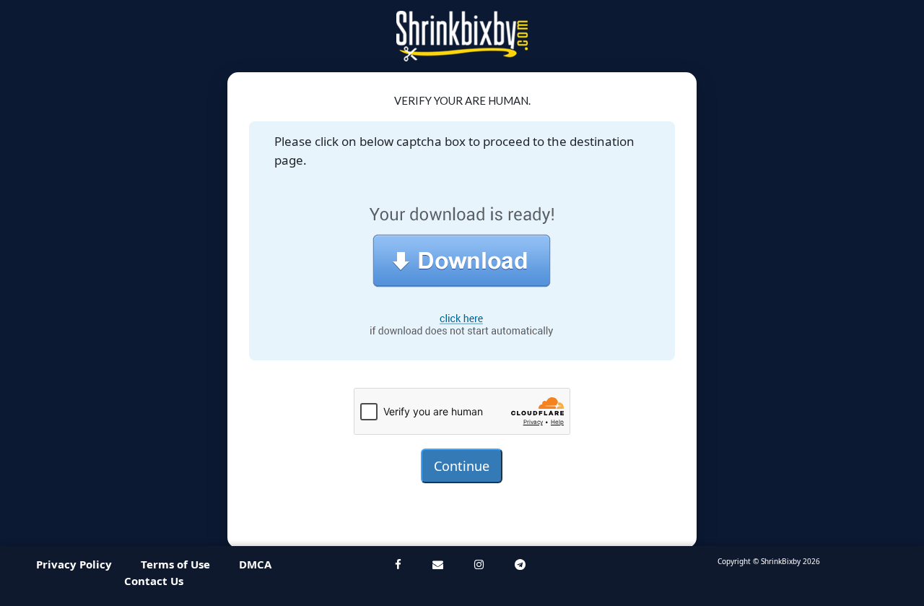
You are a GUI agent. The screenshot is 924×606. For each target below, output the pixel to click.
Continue (461, 466)
